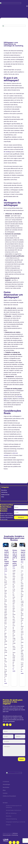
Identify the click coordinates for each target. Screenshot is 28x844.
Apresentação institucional (13, 810)
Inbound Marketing (11, 819)
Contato (5, 793)
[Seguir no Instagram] (7, 724)
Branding (4, 490)
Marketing (4, 492)
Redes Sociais (5, 494)
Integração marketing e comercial (15, 822)
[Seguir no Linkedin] (10, 724)
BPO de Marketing (11, 813)
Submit (21, 759)
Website (8, 824)
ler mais (5, 682)
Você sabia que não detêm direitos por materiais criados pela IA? (8, 557)
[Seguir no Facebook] (4, 724)
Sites (2, 496)
